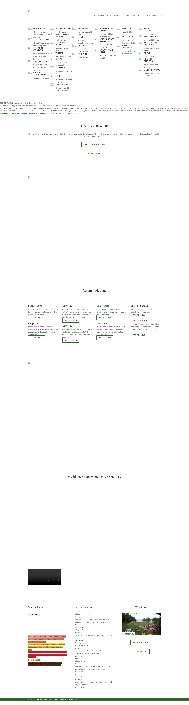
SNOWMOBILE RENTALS (107, 50)
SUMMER (60, 67)
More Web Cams (141, 642)
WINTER (59, 53)
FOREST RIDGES (63, 28)
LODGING (101, 15)
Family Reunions (39, 522)
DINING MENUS (95, 153)
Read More (79, 625)
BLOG (147, 53)
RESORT (93, 15)
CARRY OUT (84, 53)
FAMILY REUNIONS (127, 46)
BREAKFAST (83, 28)
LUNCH (81, 36)
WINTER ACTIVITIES (133, 111)
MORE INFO (37, 317)
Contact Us (155, 15)
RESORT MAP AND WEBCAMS (152, 43)
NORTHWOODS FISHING (63, 35)
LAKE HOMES (40, 61)
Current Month (34, 614)
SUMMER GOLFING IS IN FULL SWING (162, 108)
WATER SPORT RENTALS (107, 40)
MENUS (119, 15)
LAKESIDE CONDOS (38, 49)
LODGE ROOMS (41, 39)
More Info (36, 518)
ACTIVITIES (111, 15)
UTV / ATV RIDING (60, 43)
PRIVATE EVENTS (130, 15)
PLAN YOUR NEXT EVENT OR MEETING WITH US (69, 108)
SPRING (59, 58)
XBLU (75, 700)
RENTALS (146, 15)
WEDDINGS (127, 36)
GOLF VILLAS (40, 28)
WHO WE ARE (151, 36)
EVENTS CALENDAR (149, 29)
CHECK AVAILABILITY (40, 73)
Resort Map (141, 651)
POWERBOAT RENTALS (106, 29)
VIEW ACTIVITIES (55, 111)
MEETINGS (127, 28)
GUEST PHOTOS (152, 69)
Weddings (34, 505)
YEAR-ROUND (62, 84)
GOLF (139, 15)
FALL (57, 75)
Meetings (34, 536)
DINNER (82, 45)
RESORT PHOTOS (148, 60)
